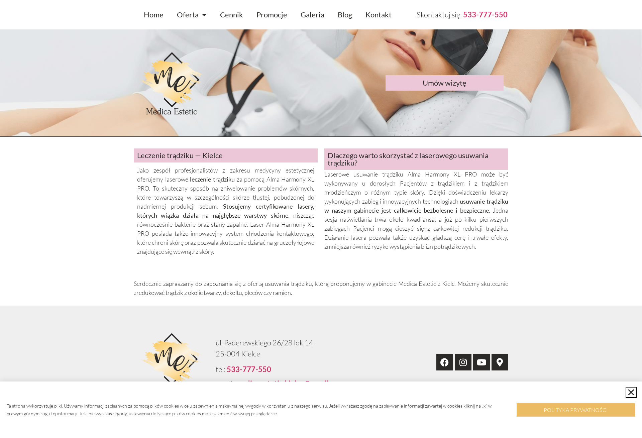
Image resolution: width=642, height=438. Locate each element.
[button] (631, 392)
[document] (321, 219)
